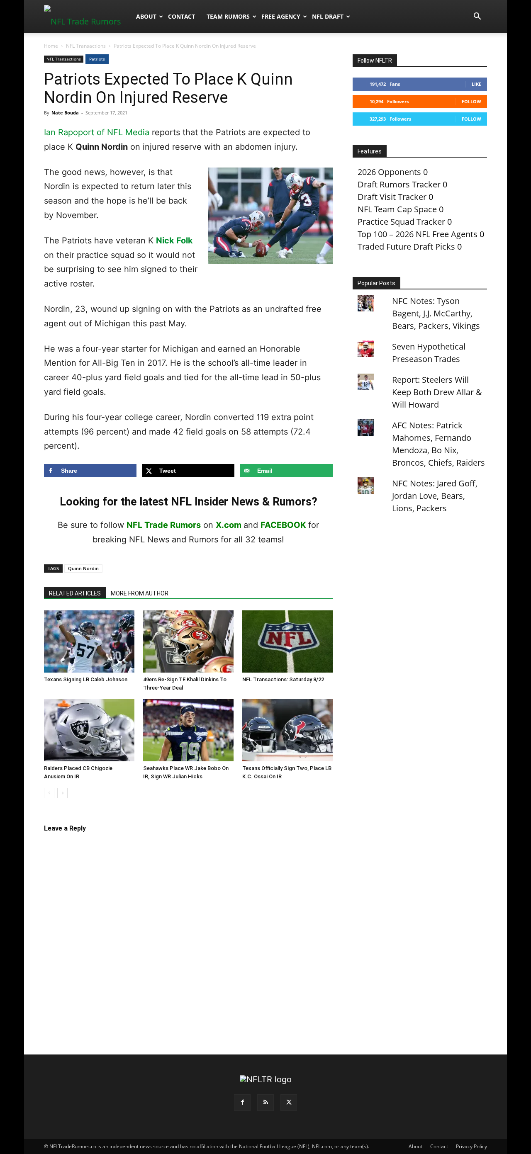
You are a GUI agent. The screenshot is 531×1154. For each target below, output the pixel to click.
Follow (471, 101)
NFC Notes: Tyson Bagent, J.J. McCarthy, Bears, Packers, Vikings (436, 313)
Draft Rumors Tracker (399, 184)
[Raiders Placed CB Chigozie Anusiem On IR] (89, 730)
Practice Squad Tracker (401, 221)
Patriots (97, 59)
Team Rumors (228, 16)
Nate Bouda (65, 112)
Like (476, 84)
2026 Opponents (389, 171)
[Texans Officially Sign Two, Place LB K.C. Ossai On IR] (287, 730)
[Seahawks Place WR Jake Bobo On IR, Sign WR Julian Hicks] (188, 730)
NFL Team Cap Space (397, 209)
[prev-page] (49, 793)
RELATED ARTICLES (75, 593)
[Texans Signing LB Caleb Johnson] (89, 641)
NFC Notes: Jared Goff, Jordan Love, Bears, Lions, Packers (434, 496)
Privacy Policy (471, 1146)
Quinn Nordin (83, 568)
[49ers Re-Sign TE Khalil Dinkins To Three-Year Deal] (188, 641)
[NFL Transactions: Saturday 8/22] (287, 641)
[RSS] (265, 1102)
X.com (228, 525)
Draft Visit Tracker (392, 196)
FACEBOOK (283, 525)
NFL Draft (327, 16)
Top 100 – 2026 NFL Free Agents (417, 234)
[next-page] (62, 793)
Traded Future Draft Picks (406, 246)
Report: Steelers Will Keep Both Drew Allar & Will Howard (437, 392)
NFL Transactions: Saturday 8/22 (283, 679)
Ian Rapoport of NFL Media (96, 132)
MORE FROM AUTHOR (139, 593)
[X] (288, 1102)
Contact (181, 16)
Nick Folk (174, 240)
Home (51, 45)
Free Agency (280, 16)
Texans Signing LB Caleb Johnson (85, 679)
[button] (477, 16)
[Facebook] (242, 1102)
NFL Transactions (86, 45)
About (146, 16)
